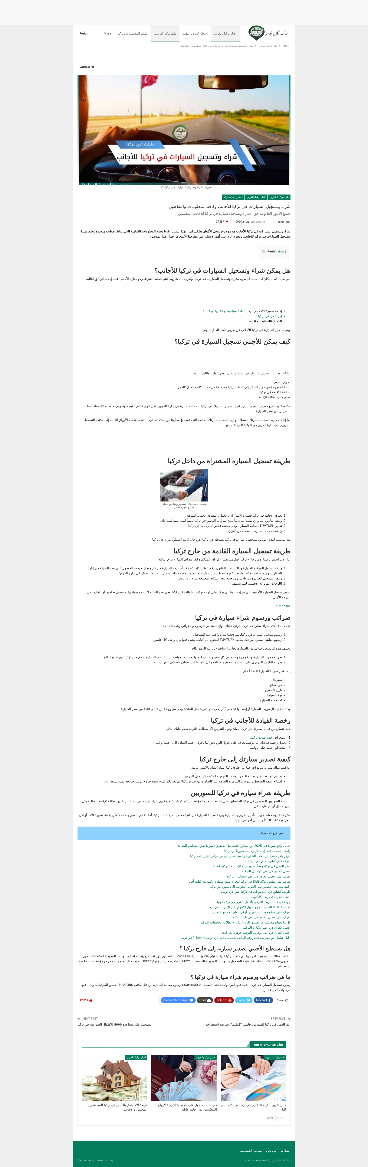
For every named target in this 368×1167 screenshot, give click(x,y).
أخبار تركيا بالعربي (225, 33)
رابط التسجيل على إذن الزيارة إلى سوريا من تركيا (257, 851)
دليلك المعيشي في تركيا (132, 33)
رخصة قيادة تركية (262, 737)
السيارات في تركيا (233, 197)
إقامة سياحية (235, 311)
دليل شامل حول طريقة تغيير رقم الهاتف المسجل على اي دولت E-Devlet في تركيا (235, 937)
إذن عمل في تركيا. (269, 316)
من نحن (271, 1150)
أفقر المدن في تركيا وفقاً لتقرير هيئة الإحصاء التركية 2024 (251, 866)
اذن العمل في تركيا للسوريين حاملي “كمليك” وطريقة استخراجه (248, 1024)
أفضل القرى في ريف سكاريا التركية (266, 927)
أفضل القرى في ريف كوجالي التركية (266, 871)
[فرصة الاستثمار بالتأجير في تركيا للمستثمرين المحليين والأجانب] (114, 1078)
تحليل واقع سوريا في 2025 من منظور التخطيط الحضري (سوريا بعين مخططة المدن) (234, 845)
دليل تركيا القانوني (165, 33)
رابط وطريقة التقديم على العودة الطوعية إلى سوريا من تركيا (250, 886)
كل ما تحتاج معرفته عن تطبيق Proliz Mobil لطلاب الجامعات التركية (245, 922)
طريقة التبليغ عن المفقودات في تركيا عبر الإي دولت (255, 891)
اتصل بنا (285, 1150)
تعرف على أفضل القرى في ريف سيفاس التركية (258, 876)
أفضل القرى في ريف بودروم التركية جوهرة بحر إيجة (255, 932)
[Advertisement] (184, 11)
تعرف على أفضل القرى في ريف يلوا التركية (261, 917)
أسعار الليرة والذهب (195, 33)
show (281, 251)
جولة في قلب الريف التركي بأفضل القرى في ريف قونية (253, 902)
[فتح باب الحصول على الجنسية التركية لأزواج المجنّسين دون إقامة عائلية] (184, 1078)
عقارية (218, 311)
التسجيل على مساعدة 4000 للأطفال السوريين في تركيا (115, 1024)
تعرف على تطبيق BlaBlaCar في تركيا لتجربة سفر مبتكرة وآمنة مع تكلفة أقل (239, 881)
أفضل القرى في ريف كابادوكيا (270, 897)
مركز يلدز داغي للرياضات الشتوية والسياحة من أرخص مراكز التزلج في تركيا (240, 856)
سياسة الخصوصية (251, 1150)
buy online (283, 606)
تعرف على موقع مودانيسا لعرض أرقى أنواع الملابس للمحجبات (248, 912)
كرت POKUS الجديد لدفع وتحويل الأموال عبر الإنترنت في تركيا (248, 907)
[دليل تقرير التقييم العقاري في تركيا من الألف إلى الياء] (253, 1078)
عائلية (206, 311)
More (107, 33)
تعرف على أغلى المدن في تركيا (269, 861)
